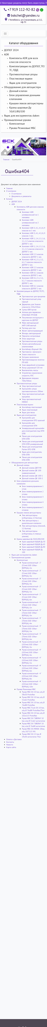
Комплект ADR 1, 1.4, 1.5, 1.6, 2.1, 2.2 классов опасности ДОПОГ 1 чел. (33, 241)
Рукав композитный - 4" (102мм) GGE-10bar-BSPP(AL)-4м (31, 652)
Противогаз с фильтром (31, 352)
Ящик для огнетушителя (23, 83)
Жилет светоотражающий (32, 331)
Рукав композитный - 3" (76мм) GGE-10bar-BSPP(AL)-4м (31, 621)
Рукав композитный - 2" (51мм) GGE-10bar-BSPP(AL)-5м (31, 589)
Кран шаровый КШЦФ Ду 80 (33, 547)
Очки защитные (28, 338)
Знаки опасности (29, 354)
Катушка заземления (30, 357)
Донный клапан (18, 91)
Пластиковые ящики (20, 78)
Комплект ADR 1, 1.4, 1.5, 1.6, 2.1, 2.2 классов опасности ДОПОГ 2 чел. (33, 249)
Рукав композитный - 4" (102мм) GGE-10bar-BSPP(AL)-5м (31, 660)
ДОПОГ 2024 (11, 50)
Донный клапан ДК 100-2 (32, 478)
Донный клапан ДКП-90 (31, 468)
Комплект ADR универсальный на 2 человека (30, 222)
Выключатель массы (30, 370)
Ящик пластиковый (29, 410)
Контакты (10, 742)
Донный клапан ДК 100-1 (32, 476)
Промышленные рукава (17, 120)
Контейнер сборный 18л (32, 349)
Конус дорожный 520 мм (32, 367)
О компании (11, 191)
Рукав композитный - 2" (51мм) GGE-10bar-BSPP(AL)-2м (31, 565)
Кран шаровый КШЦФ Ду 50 (33, 541)
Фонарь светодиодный (31, 333)
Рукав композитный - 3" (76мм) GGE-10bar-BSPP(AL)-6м (31, 636)
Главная (6, 159)
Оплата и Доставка (14, 739)
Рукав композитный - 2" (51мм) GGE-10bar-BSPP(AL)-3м (31, 573)
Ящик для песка (28, 412)
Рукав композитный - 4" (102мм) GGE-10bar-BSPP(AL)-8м (31, 676)
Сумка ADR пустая (29, 309)
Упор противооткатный (31, 386)
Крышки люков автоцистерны (26, 103)
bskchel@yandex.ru (25, 15)
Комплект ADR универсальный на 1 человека (30, 215)
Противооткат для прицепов (33, 296)
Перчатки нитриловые (31, 336)
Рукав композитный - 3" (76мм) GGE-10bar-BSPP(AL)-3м (31, 613)
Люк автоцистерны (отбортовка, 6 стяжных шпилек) (31, 534)
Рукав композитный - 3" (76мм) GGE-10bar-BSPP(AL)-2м (31, 605)
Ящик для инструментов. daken (21, 115)
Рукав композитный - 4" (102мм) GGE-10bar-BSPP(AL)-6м (31, 668)
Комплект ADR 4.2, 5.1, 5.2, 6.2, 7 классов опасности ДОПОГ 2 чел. (32, 262)
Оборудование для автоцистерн (22, 87)
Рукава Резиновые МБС (22, 128)
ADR (6, 54)
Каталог (9, 199)
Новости (9, 744)
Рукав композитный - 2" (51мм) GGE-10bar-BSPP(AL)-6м (31, 597)
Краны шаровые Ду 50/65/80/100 (30, 539)
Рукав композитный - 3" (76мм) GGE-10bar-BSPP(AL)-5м (31, 628)
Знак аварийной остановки (33, 365)
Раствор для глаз (29, 328)
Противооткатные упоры (23, 74)
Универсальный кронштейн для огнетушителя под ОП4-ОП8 (33, 431)
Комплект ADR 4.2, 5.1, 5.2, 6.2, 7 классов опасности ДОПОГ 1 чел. (32, 280)
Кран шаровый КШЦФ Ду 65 (33, 544)
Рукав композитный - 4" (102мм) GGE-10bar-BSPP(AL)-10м (31, 684)
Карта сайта (11, 747)
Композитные (17, 123)
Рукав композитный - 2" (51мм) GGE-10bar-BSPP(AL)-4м (31, 581)
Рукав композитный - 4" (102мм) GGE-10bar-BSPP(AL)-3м (31, 644)
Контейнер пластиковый (32, 407)
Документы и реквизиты (21, 196)
